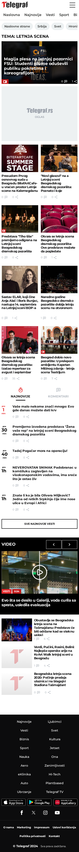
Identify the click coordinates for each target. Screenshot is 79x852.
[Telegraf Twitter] (33, 812)
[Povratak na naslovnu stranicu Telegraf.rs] (15, 5)
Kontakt (54, 836)
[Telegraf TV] (57, 812)
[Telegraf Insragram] (45, 812)
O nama (8, 827)
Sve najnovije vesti (39, 523)
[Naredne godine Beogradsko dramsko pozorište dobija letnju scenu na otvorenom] (59, 279)
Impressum (42, 827)
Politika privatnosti (33, 836)
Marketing (24, 827)
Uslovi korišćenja (64, 827)
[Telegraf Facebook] (21, 812)
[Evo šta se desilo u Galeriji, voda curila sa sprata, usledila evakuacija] (39, 572)
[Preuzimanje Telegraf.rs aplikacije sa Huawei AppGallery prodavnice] (65, 802)
